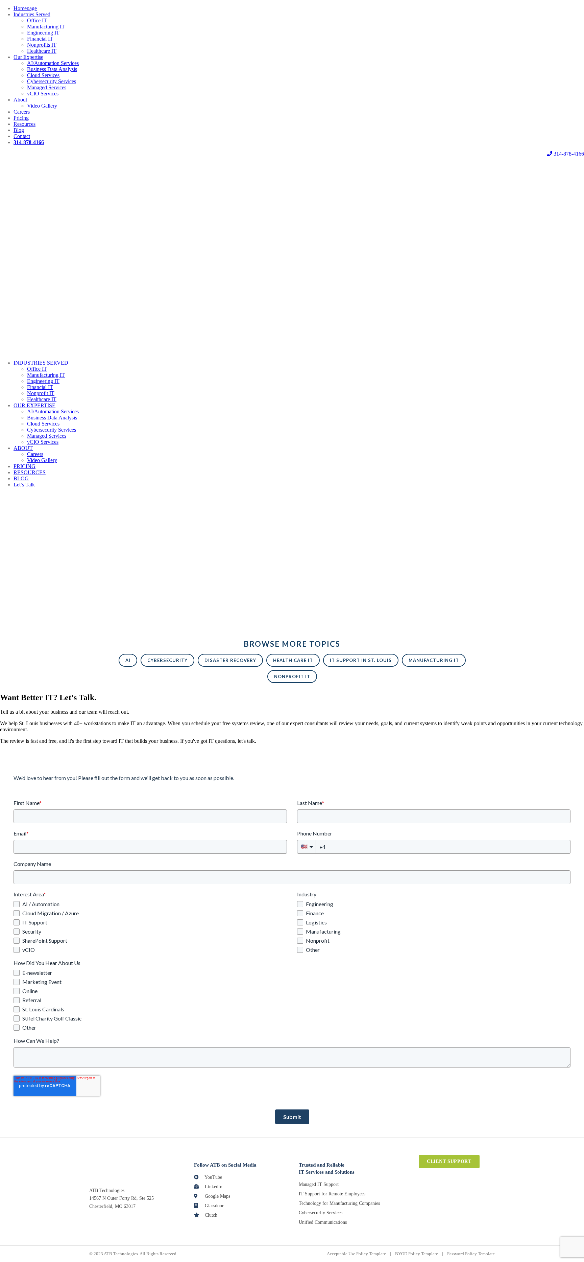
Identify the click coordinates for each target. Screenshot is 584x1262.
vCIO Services (42, 93)
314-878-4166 (568, 154)
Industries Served (32, 14)
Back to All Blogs (19, 571)
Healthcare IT (41, 51)
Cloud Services (43, 75)
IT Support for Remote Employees (332, 1193)
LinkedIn (212, 1186)
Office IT (37, 20)
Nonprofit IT (40, 393)
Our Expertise (28, 57)
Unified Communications (323, 1222)
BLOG (21, 478)
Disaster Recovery (230, 660)
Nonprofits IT (41, 45)
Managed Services (46, 87)
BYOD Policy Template (416, 1253)
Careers (22, 112)
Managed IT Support (319, 1184)
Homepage (25, 8)
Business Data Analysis (52, 69)
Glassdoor (213, 1205)
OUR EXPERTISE (34, 405)
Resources (24, 124)
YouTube (212, 1177)
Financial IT (40, 39)
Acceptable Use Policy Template (356, 1253)
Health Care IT (293, 660)
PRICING (24, 466)
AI (127, 660)
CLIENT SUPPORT (449, 1161)
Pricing (21, 118)
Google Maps (216, 1196)
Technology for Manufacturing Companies (339, 1203)
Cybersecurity (167, 660)
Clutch (210, 1215)
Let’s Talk (24, 484)
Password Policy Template (471, 1253)
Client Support (292, 154)
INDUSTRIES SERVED (41, 363)
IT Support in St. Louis (361, 660)
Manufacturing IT (46, 26)
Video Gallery (42, 106)
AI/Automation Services (53, 63)
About (20, 99)
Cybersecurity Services (51, 81)
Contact (22, 136)
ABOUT (23, 448)
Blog (19, 130)
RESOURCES (30, 472)
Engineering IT (43, 33)
